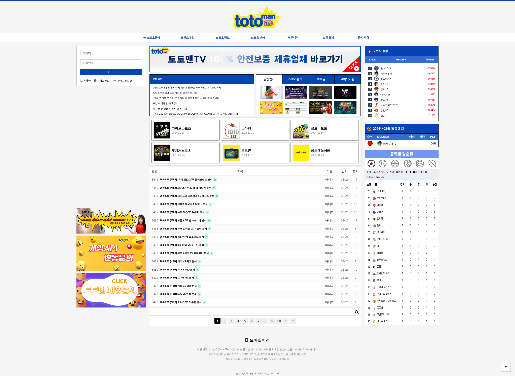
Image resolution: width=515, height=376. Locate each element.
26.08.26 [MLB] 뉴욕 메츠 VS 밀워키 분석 (182, 212)
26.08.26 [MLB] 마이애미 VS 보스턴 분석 (182, 245)
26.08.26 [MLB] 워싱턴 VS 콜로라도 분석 (182, 236)
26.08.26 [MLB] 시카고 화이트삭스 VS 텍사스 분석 (187, 195)
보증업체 (328, 37)
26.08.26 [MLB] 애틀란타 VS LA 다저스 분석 (184, 204)
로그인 (111, 72)
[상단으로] (506, 367)
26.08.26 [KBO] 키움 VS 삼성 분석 (178, 286)
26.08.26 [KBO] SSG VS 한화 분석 (178, 294)
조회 (355, 171)
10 (279, 321)
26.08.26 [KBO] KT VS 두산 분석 (178, 269)
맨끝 (293, 321)
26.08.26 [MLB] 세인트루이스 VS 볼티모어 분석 (186, 187)
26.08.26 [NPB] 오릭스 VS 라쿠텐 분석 (181, 302)
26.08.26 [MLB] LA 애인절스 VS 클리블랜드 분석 (186, 179)
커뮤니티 (293, 37)
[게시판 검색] (356, 312)
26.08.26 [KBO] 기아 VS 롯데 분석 (178, 261)
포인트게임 (187, 37)
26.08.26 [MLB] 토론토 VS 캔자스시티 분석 (183, 220)
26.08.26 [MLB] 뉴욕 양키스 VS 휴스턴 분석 (184, 228)
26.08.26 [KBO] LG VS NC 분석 (177, 277)
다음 (286, 321)
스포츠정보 (223, 37)
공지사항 (363, 37)
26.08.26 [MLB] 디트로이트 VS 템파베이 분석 (184, 253)
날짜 (344, 171)
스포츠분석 (258, 37)
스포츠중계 (153, 37)
